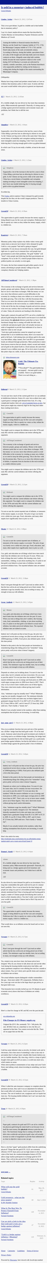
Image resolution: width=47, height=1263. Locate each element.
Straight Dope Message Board (11, 2)
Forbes (7, 196)
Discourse (13, 1260)
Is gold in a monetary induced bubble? (22, 7)
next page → (5, 1172)
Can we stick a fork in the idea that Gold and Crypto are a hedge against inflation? (13, 1223)
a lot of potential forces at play (32, 403)
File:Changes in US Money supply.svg (19, 1020)
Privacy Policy (6, 1255)
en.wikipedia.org (9, 1016)
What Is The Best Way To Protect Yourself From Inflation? (11, 1210)
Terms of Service (32, 1251)
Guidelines (21, 1251)
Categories (11, 1251)
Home (3, 1251)
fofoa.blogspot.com (12, 357)
